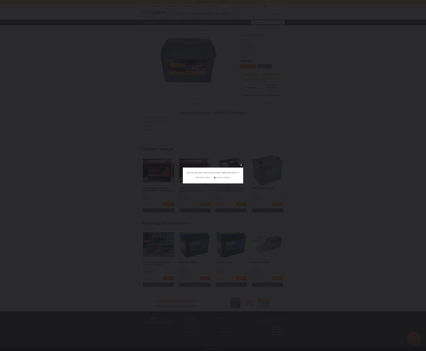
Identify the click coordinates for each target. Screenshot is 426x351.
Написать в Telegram (223, 177)
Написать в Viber (204, 177)
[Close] (241, 165)
